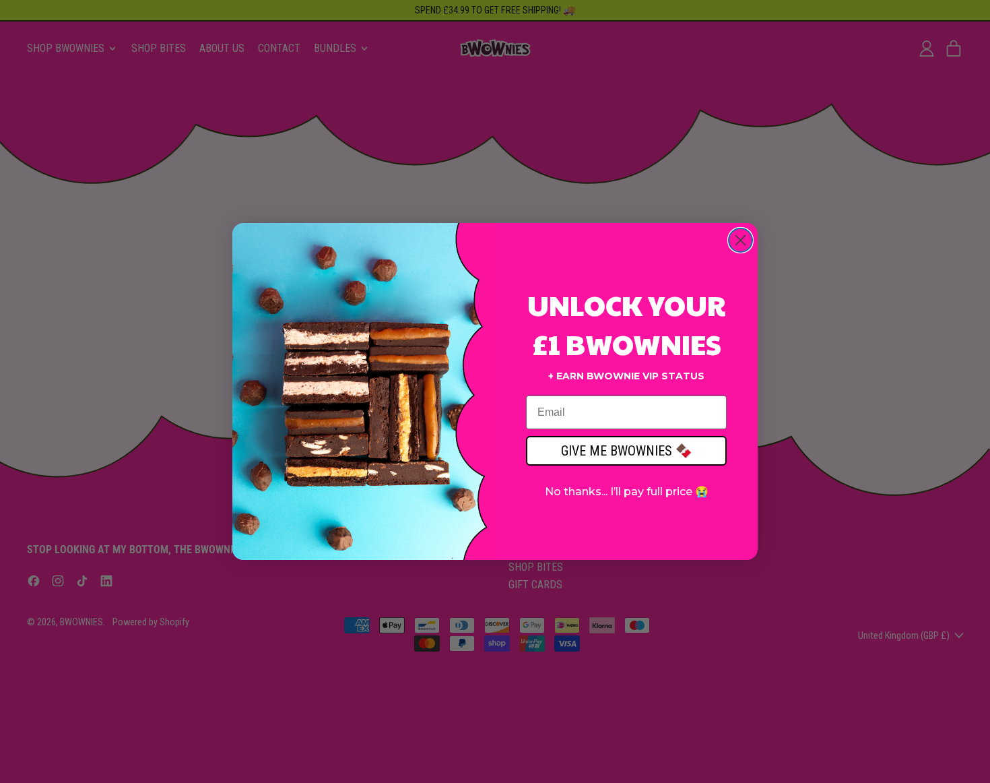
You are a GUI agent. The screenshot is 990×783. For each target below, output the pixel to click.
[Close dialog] (740, 240)
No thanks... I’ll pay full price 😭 (626, 491)
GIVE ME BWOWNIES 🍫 (626, 451)
